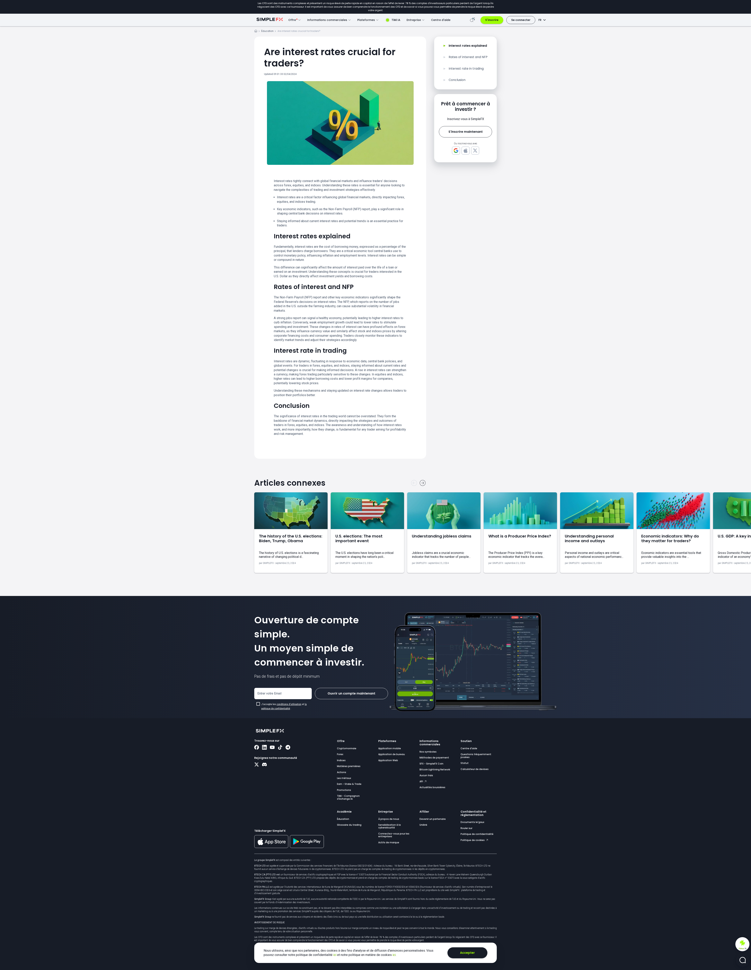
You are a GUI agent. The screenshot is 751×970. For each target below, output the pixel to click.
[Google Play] (307, 847)
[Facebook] (256, 747)
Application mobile (389, 748)
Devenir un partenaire (433, 819)
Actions (341, 772)
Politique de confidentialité (477, 834)
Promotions (344, 790)
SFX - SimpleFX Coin (431, 763)
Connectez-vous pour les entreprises (393, 835)
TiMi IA (396, 20)
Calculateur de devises (475, 769)
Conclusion (457, 80)
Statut (465, 763)
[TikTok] (280, 747)
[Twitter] (256, 765)
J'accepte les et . (284, 706)
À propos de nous (388, 819)
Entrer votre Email (269, 693)
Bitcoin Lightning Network (435, 769)
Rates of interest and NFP (468, 57)
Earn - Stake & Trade (349, 784)
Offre (341, 741)
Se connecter (520, 20)
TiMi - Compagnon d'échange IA (348, 797)
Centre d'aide (440, 20)
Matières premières (348, 766)
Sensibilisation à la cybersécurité (389, 826)
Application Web (388, 760)
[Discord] (264, 765)
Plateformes (387, 741)
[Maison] (255, 31)
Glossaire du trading (349, 824)
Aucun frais (426, 775)
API (422, 781)
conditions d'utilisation (289, 704)
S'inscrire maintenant (465, 131)
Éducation (267, 31)
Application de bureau (391, 754)
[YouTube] (272, 747)
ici (335, 955)
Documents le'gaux (472, 822)
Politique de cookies (473, 840)
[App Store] (271, 847)
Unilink (423, 824)
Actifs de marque (388, 842)
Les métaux (344, 778)
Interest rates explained (468, 46)
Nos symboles (428, 751)
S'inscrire (492, 20)
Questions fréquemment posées (476, 756)
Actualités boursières (432, 787)
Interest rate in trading (466, 68)
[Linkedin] (264, 747)
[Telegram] (288, 747)
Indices (341, 760)
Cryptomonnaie (346, 748)
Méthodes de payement (434, 757)
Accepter (467, 952)
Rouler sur (466, 828)
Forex (340, 754)
